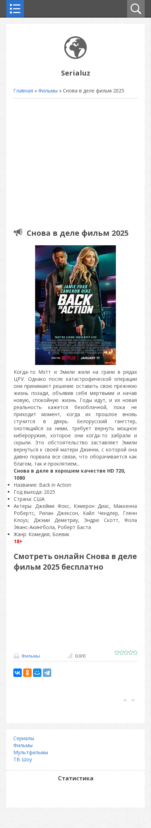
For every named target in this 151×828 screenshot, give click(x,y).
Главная (23, 90)
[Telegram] (47, 672)
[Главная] (75, 57)
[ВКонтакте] (17, 672)
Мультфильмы (30, 752)
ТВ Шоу (22, 759)
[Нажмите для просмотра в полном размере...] (75, 364)
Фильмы (48, 90)
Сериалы (23, 738)
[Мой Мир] (37, 672)
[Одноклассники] (27, 672)
